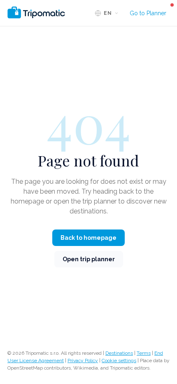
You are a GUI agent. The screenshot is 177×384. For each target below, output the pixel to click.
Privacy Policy (83, 360)
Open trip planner (89, 259)
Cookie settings (119, 360)
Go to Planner (148, 13)
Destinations (119, 353)
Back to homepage (88, 237)
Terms (144, 353)
